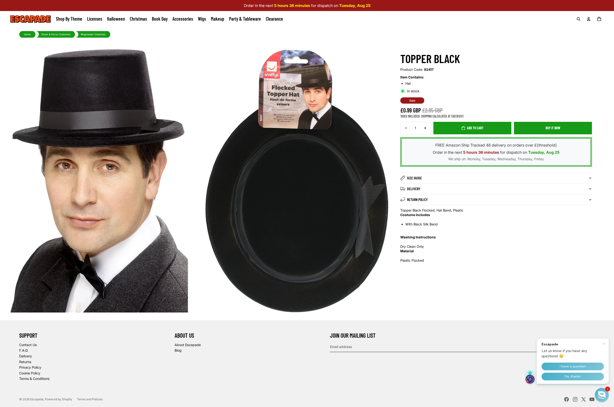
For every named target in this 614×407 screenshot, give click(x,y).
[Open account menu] (588, 19)
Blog (178, 350)
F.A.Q (23, 350)
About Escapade (188, 345)
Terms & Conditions (34, 379)
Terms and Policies (90, 399)
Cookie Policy (29, 373)
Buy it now (553, 128)
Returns (25, 362)
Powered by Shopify (58, 399)
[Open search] (578, 19)
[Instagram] (575, 399)
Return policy (417, 199)
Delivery (413, 188)
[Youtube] (592, 399)
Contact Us (28, 345)
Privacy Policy (30, 367)
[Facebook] (566, 399)
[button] (602, 395)
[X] (583, 399)
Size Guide (414, 178)
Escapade (36, 399)
